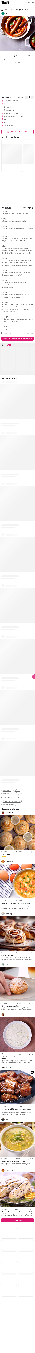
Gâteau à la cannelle (8, 955)
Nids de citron (5, 854)
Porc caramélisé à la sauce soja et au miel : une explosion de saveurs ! (16, 1110)
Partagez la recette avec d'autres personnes (17, 338)
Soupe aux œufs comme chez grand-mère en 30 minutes (16, 904)
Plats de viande (9, 10)
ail (15, 797)
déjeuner (7, 790)
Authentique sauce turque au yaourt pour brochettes (15, 1057)
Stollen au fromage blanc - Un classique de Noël (16, 1212)
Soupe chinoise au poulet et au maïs (13, 1161)
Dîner (17, 790)
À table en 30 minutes (11, 801)
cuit (21, 794)
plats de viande (9, 794)
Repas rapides (8, 805)
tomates (6, 797)
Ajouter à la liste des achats (18, 132)
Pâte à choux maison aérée (10, 1006)
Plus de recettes (17, 1220)
